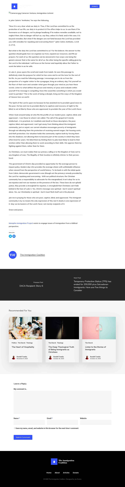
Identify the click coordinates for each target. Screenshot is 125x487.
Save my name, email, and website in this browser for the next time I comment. (47, 428)
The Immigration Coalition (32, 254)
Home (48, 473)
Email (50, 418)
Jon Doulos (78, 479)
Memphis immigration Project (21, 223)
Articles (66, 473)
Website (83, 418)
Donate (76, 473)
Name (17, 418)
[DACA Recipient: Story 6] (31, 285)
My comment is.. (20, 389)
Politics (14, 343)
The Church (21, 343)
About (57, 473)
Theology (29, 343)
